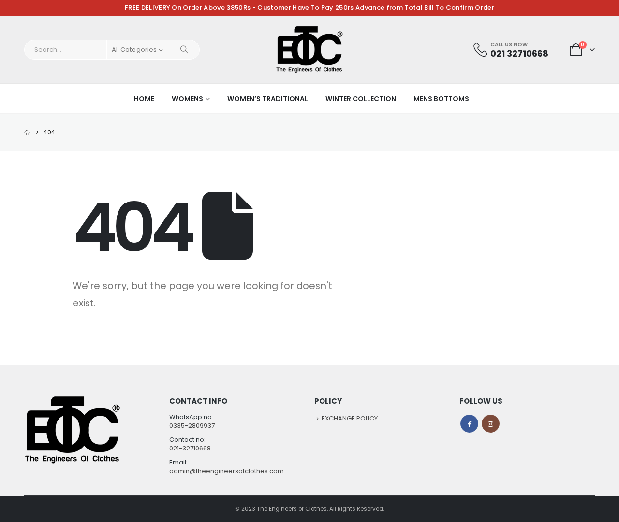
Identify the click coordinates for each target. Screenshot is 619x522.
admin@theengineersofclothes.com (226, 471)
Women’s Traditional (267, 98)
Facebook (469, 424)
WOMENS (187, 98)
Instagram (491, 424)
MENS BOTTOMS (441, 98)
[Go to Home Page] (27, 132)
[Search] (184, 49)
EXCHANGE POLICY (350, 418)
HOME (144, 98)
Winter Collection (360, 98)
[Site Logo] (309, 49)
